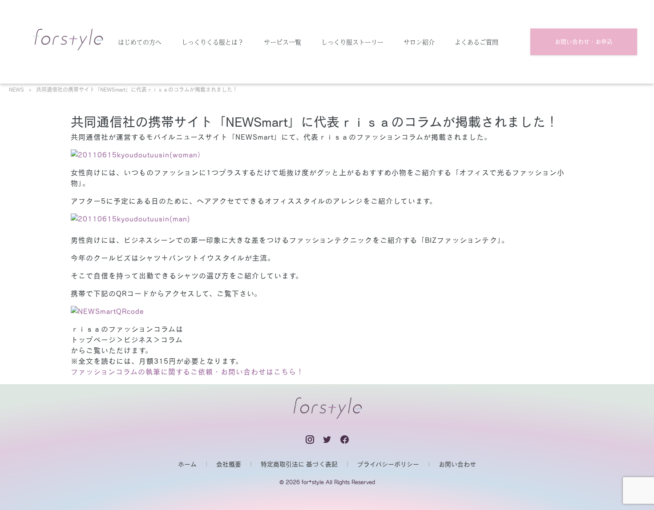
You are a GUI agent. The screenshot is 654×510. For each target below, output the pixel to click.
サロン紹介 (419, 42)
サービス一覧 (282, 42)
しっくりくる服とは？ (213, 42)
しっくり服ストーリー (352, 42)
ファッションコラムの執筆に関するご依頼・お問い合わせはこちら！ (187, 371)
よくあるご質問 (476, 42)
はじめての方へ (139, 42)
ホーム (187, 464)
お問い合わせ (457, 464)
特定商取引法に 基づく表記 (299, 464)
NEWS (16, 89)
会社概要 (228, 464)
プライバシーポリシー (388, 464)
